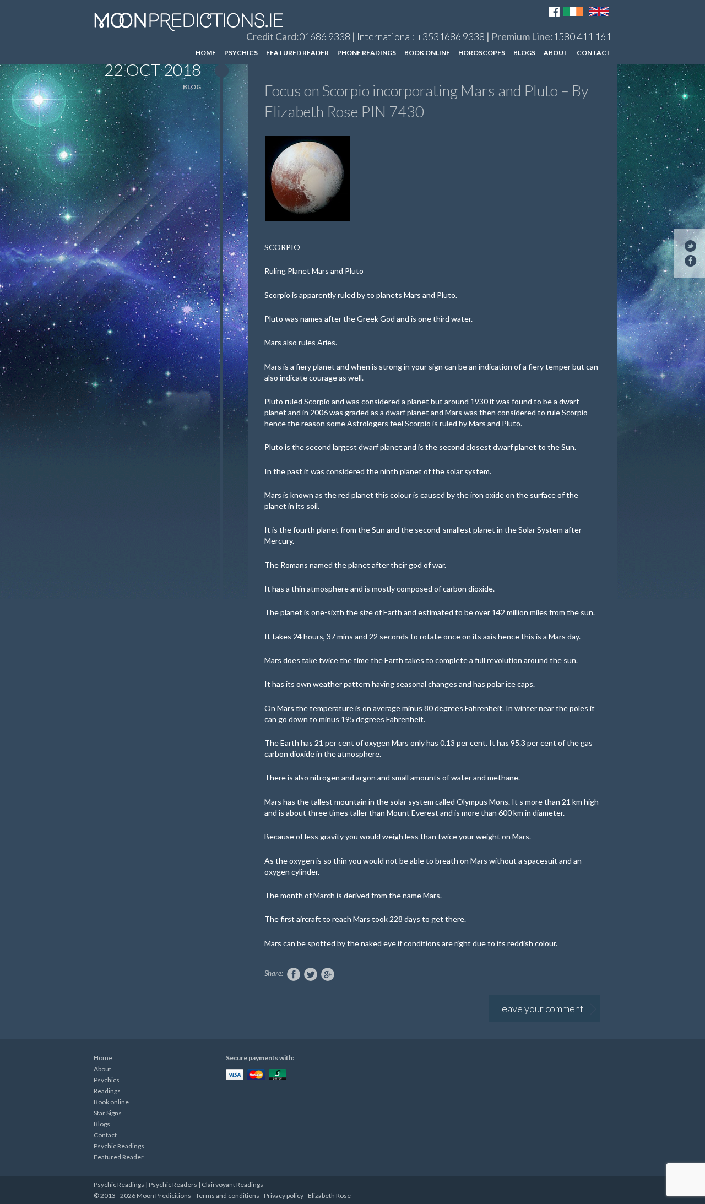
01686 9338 (324, 36)
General (564, 73)
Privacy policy (283, 1195)
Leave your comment (540, 1008)
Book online (427, 52)
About (556, 52)
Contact (594, 52)
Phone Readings (366, 52)
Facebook (293, 974)
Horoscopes (481, 52)
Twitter (310, 974)
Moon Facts (571, 93)
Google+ (327, 974)
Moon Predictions (199, 22)
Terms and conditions (227, 1195)
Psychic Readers (173, 1184)
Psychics (241, 52)
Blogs (524, 52)
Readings (107, 1091)
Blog (192, 87)
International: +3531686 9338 (421, 36)
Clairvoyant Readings (232, 1184)
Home (206, 52)
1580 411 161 (582, 36)
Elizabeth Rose (329, 1195)
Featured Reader (297, 52)
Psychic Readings (119, 1146)
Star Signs (108, 1113)
